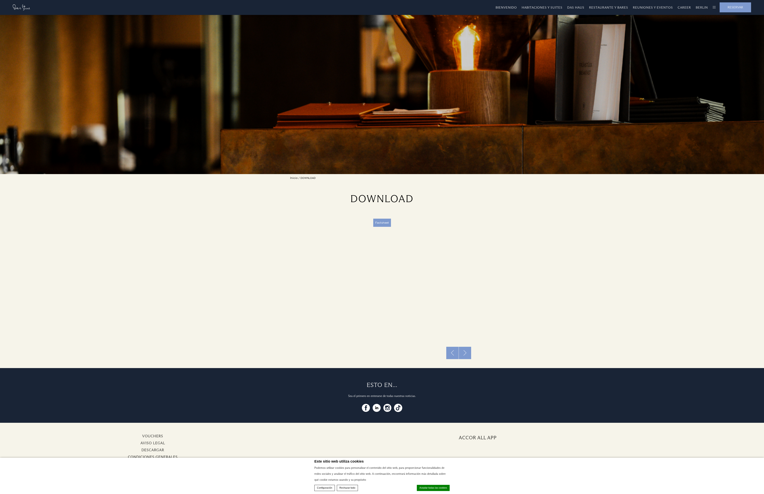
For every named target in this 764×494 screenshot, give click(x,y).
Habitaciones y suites (542, 7)
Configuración (324, 487)
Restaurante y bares (608, 7)
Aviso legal (152, 443)
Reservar (735, 7)
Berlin (702, 7)
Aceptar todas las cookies (433, 487)
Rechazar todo (347, 487)
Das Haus (575, 7)
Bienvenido (506, 7)
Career (684, 7)
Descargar (152, 450)
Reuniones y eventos (653, 7)
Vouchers (152, 436)
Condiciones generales (153, 457)
